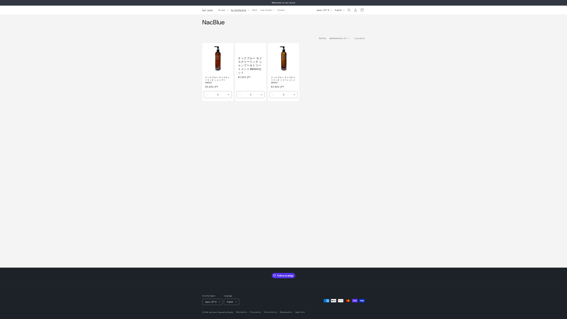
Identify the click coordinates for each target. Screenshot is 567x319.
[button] (223, 10)
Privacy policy (255, 312)
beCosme (213, 312)
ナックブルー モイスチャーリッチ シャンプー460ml (217, 80)
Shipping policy (286, 312)
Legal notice (300, 312)
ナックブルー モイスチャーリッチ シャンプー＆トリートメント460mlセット (250, 65)
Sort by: (322, 38)
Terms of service (270, 312)
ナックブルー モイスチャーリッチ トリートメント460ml (283, 80)
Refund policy (241, 312)
